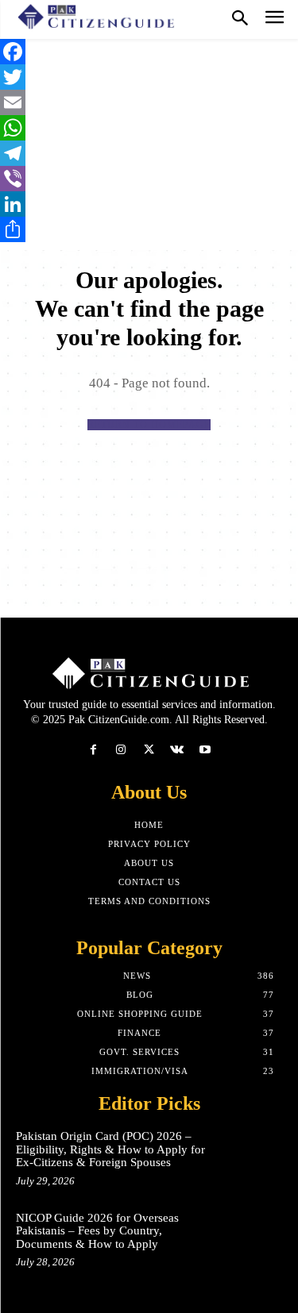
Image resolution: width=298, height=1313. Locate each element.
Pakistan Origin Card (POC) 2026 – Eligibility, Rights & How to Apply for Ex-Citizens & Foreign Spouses (110, 1149)
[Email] (149, 102)
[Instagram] (121, 750)
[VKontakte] (177, 750)
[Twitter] (149, 77)
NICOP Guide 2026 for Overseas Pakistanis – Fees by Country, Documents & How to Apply (97, 1230)
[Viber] (149, 178)
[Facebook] (149, 51)
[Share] (149, 229)
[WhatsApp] (149, 128)
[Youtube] (205, 750)
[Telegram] (149, 153)
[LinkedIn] (149, 204)
